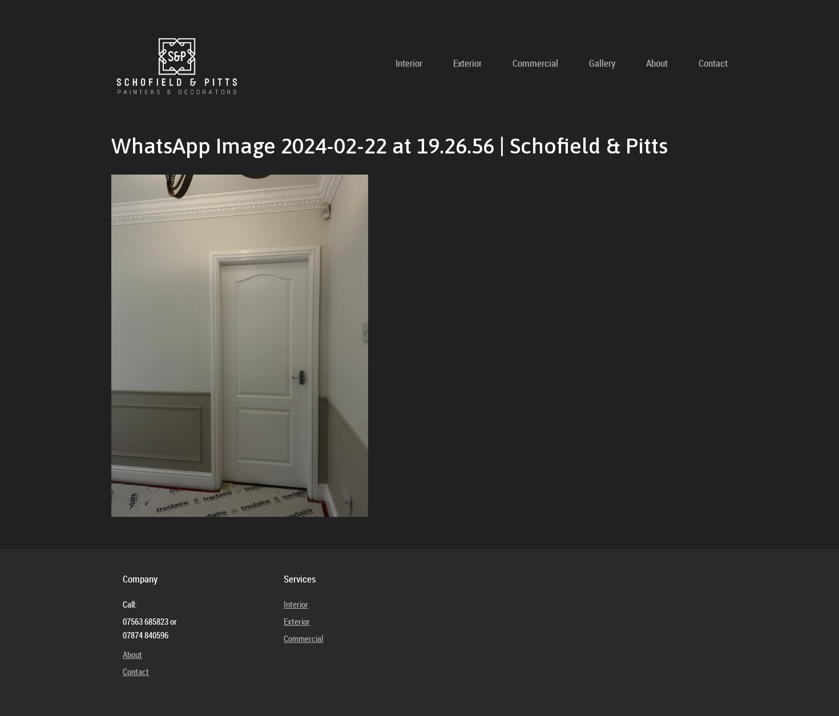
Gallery (602, 63)
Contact (713, 63)
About (657, 63)
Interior (409, 63)
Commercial (535, 63)
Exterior (467, 63)
